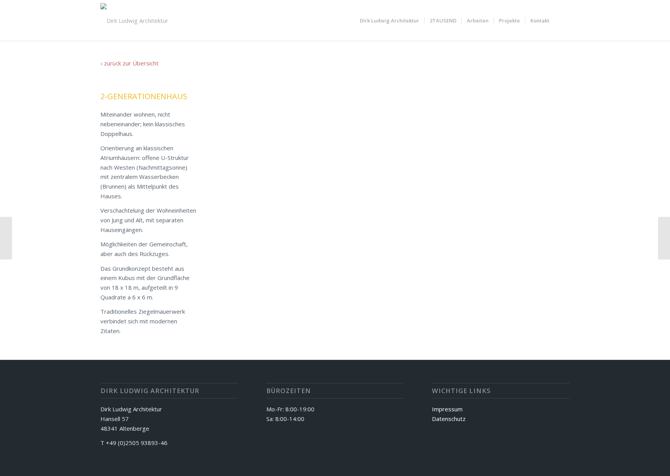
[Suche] (562, 20)
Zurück (242, 210)
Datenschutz (449, 419)
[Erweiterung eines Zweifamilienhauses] (6, 238)
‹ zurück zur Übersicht (129, 63)
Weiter (552, 210)
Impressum (447, 409)
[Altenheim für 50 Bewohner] (664, 238)
